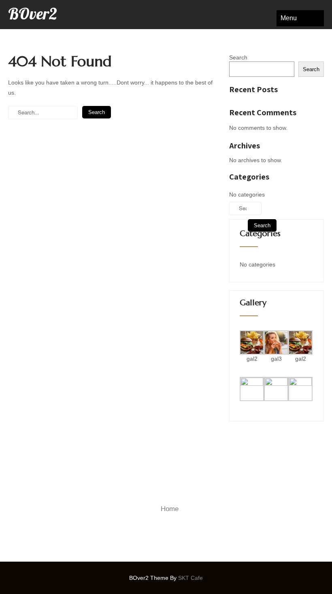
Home (170, 509)
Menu (289, 18)
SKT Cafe (190, 578)
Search (238, 57)
